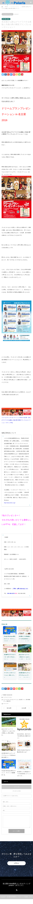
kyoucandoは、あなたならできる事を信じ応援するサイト (24, 736)
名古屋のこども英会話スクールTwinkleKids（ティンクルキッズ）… (24, 773)
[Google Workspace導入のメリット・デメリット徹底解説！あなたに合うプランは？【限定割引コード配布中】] (9, 764)
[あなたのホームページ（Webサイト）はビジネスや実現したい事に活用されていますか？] (9, 722)
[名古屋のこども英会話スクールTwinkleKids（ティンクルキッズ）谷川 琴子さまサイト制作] (24, 764)
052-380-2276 (10, 593)
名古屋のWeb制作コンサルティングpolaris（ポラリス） (16, 884)
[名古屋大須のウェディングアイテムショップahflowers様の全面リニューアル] (9, 745)
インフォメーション (7, 14)
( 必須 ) (5, 801)
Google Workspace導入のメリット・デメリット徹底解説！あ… (9, 772)
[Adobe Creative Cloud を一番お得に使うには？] (24, 744)
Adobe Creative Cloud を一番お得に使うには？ (24, 751)
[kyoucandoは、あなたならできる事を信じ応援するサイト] (24, 724)
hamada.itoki (9, 694)
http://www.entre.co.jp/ (9, 502)
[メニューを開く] (31, 2)
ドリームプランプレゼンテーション (11, 699)
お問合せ (16, 863)
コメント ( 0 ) (16, 786)
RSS (16, 890)
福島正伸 (8, 701)
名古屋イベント (22, 699)
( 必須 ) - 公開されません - (10, 806)
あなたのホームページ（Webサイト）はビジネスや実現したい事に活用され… (8, 732)
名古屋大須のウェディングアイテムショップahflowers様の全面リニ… (8, 755)
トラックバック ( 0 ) (16, 790)
